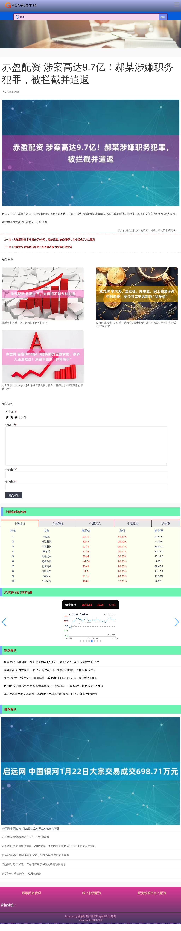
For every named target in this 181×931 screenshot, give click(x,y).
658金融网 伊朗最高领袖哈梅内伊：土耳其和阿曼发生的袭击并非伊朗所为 (50, 694)
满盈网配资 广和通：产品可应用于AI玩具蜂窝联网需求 (34, 864)
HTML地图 (110, 916)
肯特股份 (46, 546)
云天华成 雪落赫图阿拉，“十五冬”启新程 (25, 836)
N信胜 (46, 536)
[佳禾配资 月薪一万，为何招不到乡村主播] (43, 293)
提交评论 (14, 495)
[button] (4, 622)
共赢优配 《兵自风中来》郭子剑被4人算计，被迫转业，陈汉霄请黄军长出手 (51, 662)
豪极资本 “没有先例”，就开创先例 (21, 873)
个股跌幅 (57, 523)
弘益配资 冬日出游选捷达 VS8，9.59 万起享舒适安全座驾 (35, 855)
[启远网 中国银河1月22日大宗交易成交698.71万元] (90, 770)
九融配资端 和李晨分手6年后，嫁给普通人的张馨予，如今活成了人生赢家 (54, 239)
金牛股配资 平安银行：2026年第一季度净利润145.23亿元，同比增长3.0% (50, 678)
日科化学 (46, 571)
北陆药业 (46, 566)
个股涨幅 (19, 524)
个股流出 (132, 523)
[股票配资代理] (21, 5)
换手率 (166, 523)
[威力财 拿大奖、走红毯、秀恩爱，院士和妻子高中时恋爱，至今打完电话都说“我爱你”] (137, 293)
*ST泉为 (46, 581)
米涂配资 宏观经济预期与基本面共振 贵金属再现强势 (43, 246)
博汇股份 (46, 541)
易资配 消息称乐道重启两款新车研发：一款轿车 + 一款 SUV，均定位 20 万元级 (53, 686)
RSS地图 (98, 916)
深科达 (46, 576)
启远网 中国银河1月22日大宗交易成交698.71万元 (31, 828)
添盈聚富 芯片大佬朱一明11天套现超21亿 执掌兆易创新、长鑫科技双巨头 (50, 670)
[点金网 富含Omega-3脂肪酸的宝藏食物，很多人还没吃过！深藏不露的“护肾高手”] (43, 356)
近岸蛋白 (46, 556)
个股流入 (95, 523)
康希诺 (46, 551)
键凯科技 (46, 561)
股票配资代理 (31, 893)
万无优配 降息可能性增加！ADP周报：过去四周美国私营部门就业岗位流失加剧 (48, 846)
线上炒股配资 (91, 893)
